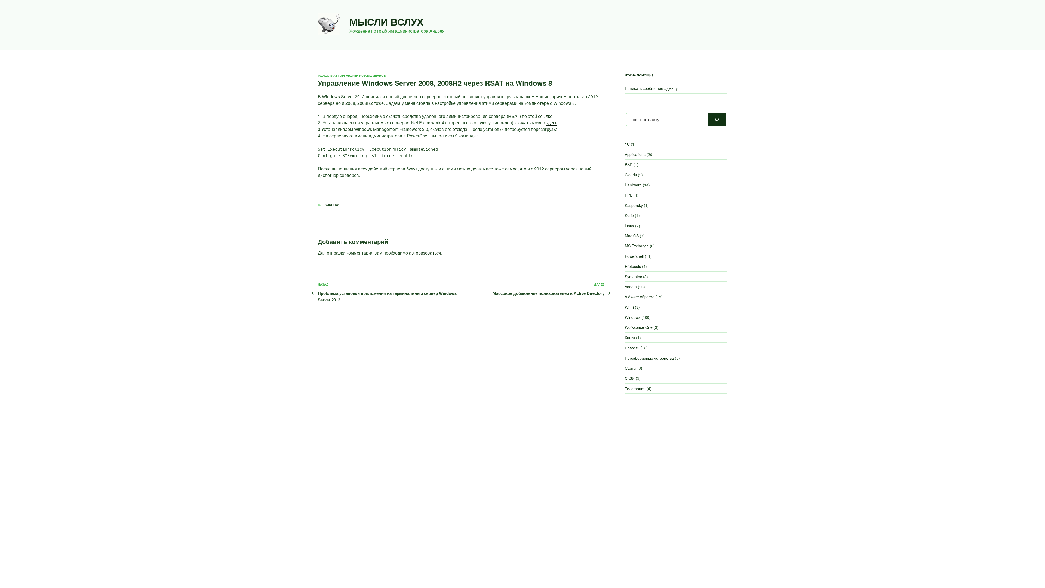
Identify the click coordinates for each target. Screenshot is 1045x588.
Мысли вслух (386, 21)
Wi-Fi (629, 307)
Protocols (633, 266)
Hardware (633, 185)
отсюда (460, 129)
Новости (632, 347)
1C (627, 144)
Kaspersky (634, 205)
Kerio (629, 215)
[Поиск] (717, 119)
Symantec (633, 276)
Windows (332, 205)
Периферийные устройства (649, 358)
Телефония (635, 388)
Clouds (631, 174)
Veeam (631, 286)
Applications (635, 154)
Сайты (630, 368)
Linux (629, 225)
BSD (628, 164)
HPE (628, 195)
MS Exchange (637, 246)
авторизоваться (425, 253)
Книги (630, 337)
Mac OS (632, 235)
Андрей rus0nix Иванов (366, 76)
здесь (551, 123)
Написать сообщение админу (651, 88)
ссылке (545, 116)
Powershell (634, 256)
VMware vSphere (639, 296)
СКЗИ (630, 378)
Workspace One (639, 327)
